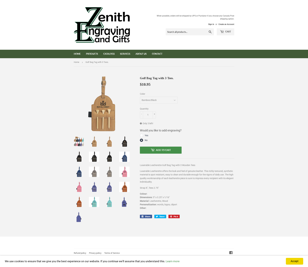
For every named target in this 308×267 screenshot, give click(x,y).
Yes (146, 135)
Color (142, 94)
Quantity (144, 108)
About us (141, 53)
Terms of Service (112, 253)
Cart (228, 31)
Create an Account (226, 24)
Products (92, 53)
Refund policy (80, 253)
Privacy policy (95, 253)
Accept (294, 261)
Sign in (211, 24)
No (146, 140)
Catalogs (109, 53)
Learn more (173, 261)
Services (125, 53)
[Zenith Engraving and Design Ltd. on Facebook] (231, 253)
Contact (157, 53)
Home (77, 53)
